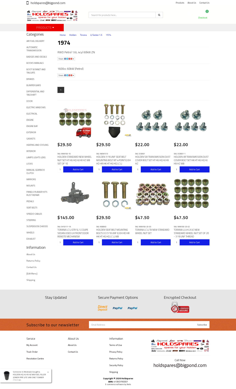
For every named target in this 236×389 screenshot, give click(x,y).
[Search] (159, 15)
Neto (129, 384)
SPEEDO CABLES (34, 213)
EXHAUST (30, 238)
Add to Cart (78, 169)
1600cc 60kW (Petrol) (70, 69)
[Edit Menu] (31, 273)
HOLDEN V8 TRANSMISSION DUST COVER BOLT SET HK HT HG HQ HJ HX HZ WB (191, 160)
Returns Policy (33, 260)
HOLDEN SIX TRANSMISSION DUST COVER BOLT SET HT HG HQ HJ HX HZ (152, 160)
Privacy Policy (115, 351)
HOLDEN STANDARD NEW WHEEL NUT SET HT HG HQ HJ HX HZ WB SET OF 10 (74, 160)
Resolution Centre (35, 358)
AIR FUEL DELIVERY (35, 41)
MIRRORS (31, 179)
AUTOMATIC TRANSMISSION (33, 49)
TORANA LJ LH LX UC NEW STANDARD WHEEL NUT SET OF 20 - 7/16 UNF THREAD (191, 233)
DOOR (29, 101)
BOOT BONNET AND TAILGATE (36, 71)
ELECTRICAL (31, 113)
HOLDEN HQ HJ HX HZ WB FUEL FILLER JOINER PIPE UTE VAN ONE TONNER (29, 376)
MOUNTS (30, 185)
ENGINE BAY (32, 126)
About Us (192, 2)
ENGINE (30, 119)
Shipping (30, 280)
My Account (31, 345)
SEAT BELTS (31, 207)
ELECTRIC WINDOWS (36, 107)
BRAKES (30, 79)
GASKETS (30, 138)
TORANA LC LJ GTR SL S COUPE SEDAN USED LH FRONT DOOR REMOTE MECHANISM (73, 233)
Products (180, 2)
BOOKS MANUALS (35, 63)
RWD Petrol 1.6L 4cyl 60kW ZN (76, 52)
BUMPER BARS (33, 85)
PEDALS (30, 201)
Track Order (32, 351)
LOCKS (29, 163)
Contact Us (204, 2)
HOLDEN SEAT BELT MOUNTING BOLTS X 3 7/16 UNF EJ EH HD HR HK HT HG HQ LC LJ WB (113, 233)
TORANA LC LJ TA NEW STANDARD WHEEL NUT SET (152, 231)
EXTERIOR (31, 132)
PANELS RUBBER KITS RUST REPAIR (36, 193)
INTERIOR (31, 151)
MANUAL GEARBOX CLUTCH (35, 171)
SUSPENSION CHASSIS (37, 226)
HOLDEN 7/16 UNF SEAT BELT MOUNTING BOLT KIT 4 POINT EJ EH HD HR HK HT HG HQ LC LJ (113, 160)
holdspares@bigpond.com (47, 2)
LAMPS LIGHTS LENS (36, 157)
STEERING (31, 220)
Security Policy (116, 365)
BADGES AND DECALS (36, 56)
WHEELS (30, 232)
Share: (61, 58)
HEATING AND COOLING (37, 144)
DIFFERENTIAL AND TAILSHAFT (35, 93)
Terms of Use (115, 345)
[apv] (128, 135)
